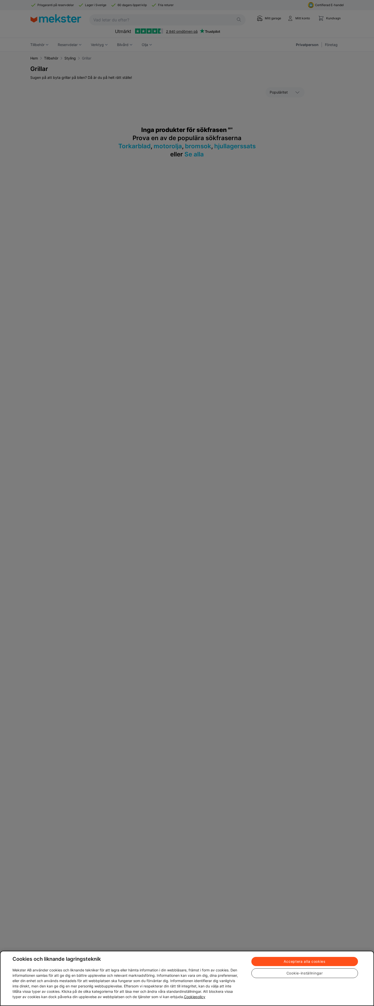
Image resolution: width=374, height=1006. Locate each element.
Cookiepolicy (194, 997)
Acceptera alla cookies (304, 961)
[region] (187, 978)
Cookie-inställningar (304, 973)
